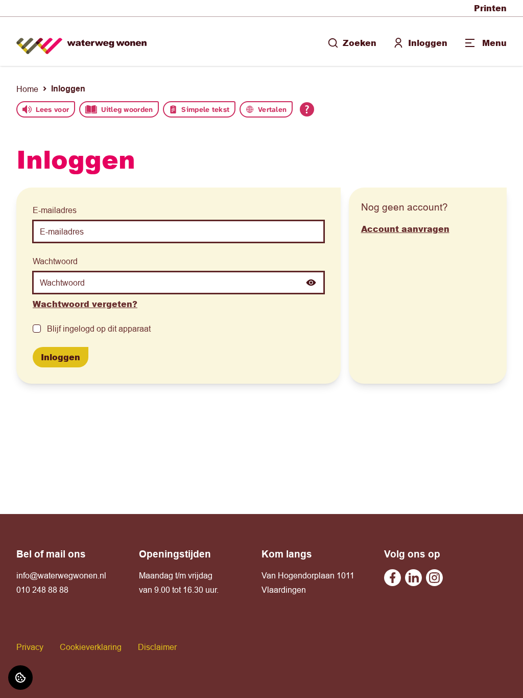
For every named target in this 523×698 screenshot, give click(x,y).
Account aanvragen (405, 229)
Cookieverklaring (91, 647)
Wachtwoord (55, 261)
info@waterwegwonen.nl (61, 575)
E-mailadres (55, 210)
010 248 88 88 (42, 589)
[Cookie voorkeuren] (20, 677)
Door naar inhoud (40, 14)
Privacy (29, 647)
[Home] (81, 41)
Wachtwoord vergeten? (85, 304)
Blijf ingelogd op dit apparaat (99, 328)
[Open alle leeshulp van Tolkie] (307, 109)
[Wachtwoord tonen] (311, 282)
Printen (490, 8)
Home (27, 89)
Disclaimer (157, 647)
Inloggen (427, 43)
